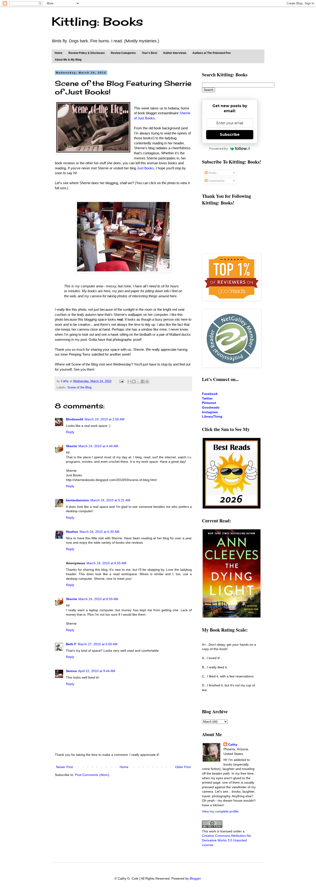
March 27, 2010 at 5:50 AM (98, 644)
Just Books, (146, 168)
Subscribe (230, 134)
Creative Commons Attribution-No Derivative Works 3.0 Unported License (226, 840)
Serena (71, 671)
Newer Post (64, 767)
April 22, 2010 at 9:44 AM (96, 671)
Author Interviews (174, 53)
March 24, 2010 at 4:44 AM (98, 446)
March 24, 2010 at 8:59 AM (98, 599)
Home (58, 53)
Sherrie (71, 446)
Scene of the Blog (79, 387)
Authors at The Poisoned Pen (211, 53)
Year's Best (149, 53)
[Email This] (129, 381)
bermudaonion (77, 500)
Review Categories (123, 53)
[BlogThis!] (134, 381)
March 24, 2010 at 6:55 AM (106, 563)
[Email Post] (121, 381)
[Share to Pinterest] (147, 381)
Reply (70, 432)
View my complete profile (220, 811)
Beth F (71, 644)
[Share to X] (138, 381)
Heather (72, 531)
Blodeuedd (74, 419)
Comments (216, 181)
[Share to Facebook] (142, 381)
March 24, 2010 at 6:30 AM (99, 531)
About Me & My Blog (68, 59)
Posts (212, 173)
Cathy (232, 744)
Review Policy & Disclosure (86, 53)
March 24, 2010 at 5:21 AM (110, 500)
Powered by (218, 148)
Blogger (195, 878)
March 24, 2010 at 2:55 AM (104, 419)
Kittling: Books (97, 21)
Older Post (183, 767)
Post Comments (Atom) (92, 775)
